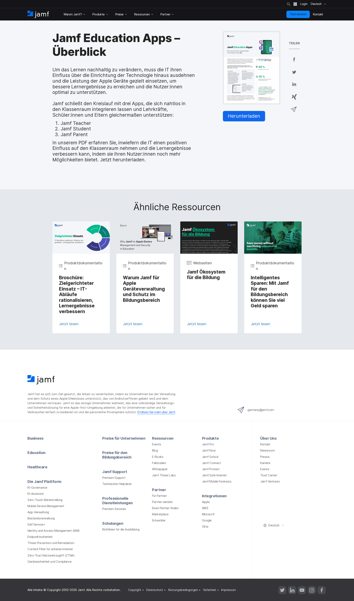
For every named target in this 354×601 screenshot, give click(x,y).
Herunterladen (244, 116)
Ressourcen (163, 438)
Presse (264, 457)
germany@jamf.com (260, 410)
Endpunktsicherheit (40, 537)
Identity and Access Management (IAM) (53, 531)
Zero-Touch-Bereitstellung (44, 500)
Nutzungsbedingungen (183, 590)
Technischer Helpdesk (117, 484)
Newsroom (267, 450)
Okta (205, 526)
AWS (205, 508)
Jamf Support (114, 471)
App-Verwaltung (38, 512)
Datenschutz (154, 590)
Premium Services (114, 509)
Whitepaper (160, 469)
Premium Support (113, 478)
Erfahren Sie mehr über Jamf (156, 412)
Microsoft (208, 514)
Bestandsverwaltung (41, 518)
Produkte (210, 438)
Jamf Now (209, 450)
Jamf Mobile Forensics (216, 481)
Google (207, 520)
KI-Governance (37, 487)
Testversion (298, 14)
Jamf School (210, 457)
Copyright (134, 590)
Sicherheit (209, 590)
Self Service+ (36, 524)
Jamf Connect (211, 463)
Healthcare (37, 467)
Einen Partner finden (165, 508)
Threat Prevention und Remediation (50, 543)
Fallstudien (159, 463)
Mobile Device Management (45, 506)
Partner (159, 489)
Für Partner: (159, 496)
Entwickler (159, 520)
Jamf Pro (208, 444)
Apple (206, 502)
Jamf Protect (211, 469)
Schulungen (112, 523)
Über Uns (268, 438)
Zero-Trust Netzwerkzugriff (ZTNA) (51, 555)
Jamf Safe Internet (214, 475)
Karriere (265, 463)
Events (156, 444)
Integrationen (214, 496)
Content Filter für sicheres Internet (50, 549)
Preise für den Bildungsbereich (116, 454)
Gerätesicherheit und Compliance (49, 561)
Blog (155, 450)
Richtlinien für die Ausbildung (121, 529)
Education (36, 452)
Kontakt (265, 444)
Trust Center (268, 475)
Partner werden (162, 502)
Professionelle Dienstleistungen (117, 500)
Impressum (228, 590)
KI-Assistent (35, 494)
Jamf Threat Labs (164, 475)
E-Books (157, 457)
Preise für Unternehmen (123, 438)
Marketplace (160, 514)
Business (35, 438)
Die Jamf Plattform (44, 481)
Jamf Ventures (270, 481)
